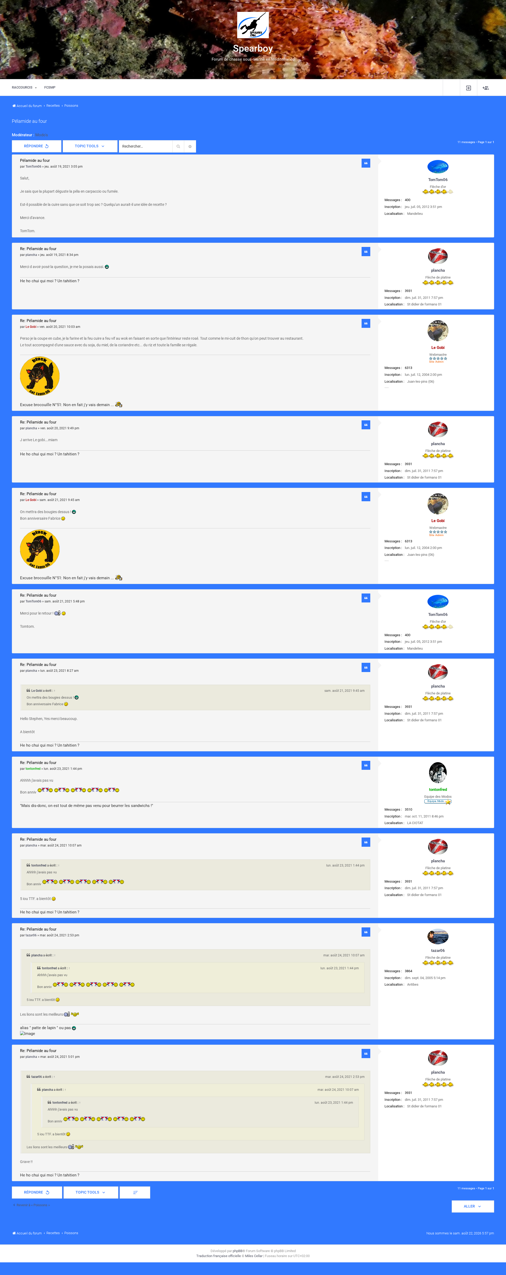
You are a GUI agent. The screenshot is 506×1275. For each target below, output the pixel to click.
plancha (438, 270)
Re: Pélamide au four (38, 249)
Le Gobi (438, 347)
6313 (408, 368)
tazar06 (438, 950)
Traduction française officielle (218, 1256)
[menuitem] (468, 87)
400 (407, 200)
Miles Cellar (253, 1256)
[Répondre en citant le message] (366, 163)
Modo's (41, 135)
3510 (408, 809)
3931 (408, 291)
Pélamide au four (29, 121)
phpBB (237, 1251)
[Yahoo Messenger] (387, 387)
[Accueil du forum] (253, 25)
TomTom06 (438, 179)
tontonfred (438, 789)
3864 (408, 971)
